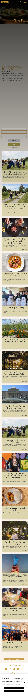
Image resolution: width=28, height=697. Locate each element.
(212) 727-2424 (14, 672)
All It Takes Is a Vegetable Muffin (15, 609)
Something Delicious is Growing (15, 441)
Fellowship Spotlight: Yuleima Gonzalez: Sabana (15, 373)
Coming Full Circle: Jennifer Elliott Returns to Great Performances (15, 475)
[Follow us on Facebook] (6, 670)
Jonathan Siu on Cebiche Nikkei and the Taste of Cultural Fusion (15, 241)
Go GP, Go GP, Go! (15, 642)
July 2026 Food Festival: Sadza (15, 509)
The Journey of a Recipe (15, 307)
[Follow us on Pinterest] (14, 670)
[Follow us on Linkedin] (18, 670)
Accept (14, 688)
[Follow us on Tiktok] (22, 670)
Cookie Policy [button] (11, 682)
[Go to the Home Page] (4, 1)
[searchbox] (14, 127)
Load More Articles (14, 659)
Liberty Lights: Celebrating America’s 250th (15, 575)
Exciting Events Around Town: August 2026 (15, 407)
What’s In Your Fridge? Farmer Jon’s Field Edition (15, 340)
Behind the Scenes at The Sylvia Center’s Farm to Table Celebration (15, 206)
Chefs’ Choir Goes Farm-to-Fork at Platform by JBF (15, 173)
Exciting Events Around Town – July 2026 (15, 543)
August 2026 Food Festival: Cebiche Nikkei (15, 274)
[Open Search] (20, 2)
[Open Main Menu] (24, 2)
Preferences (14, 693)
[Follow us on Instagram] (10, 670)
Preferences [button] (17, 684)
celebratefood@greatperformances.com (14, 673)
